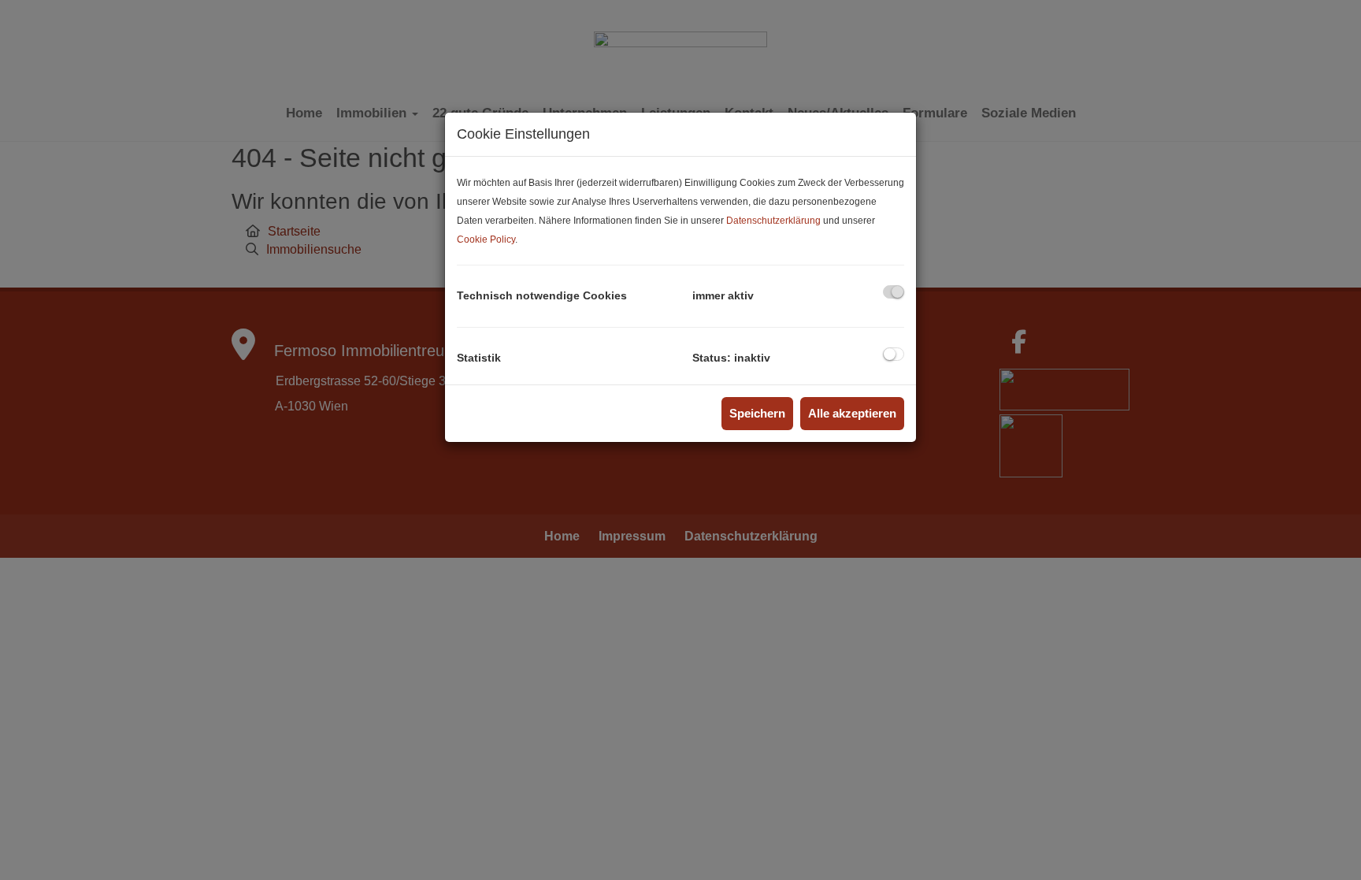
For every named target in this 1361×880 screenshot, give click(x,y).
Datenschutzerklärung (773, 220)
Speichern (757, 413)
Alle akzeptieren (852, 413)
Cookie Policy (486, 239)
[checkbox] (893, 292)
